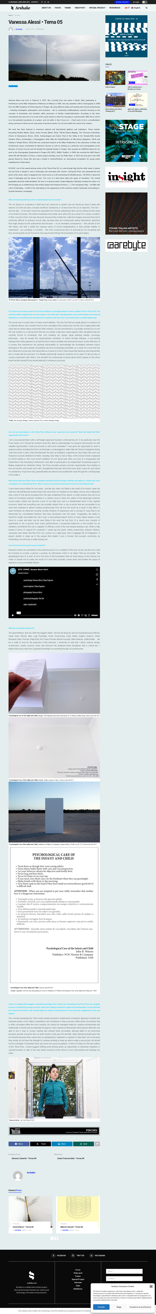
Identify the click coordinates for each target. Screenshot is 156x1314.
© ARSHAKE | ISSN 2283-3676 (19, 2)
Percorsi (17, 15)
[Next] (56, 1238)
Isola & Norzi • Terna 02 (23, 1227)
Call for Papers (110, 87)
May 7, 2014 (30, 29)
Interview (78, 1283)
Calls (109, 82)
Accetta (101, 1307)
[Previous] (52, 1238)
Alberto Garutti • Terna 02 (71, 1227)
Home (11, 15)
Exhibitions (77, 1289)
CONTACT (34, 2)
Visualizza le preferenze (140, 1307)
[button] (151, 1286)
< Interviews (13, 86)
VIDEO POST (80, 8)
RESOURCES (114, 8)
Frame (78, 1276)
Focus (77, 1270)
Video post (78, 1273)
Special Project (122, 2)
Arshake (19, 29)
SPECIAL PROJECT (97, 8)
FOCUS (58, 8)
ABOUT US (46, 8)
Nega (119, 1307)
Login (137, 2)
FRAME (68, 8)
